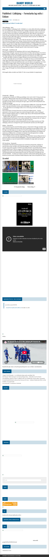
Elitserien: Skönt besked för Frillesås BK (10, 183)
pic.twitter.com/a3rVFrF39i (11, 305)
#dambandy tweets (6, 550)
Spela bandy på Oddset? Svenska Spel (12, 23)
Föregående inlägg (20, 187)
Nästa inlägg (30, 187)
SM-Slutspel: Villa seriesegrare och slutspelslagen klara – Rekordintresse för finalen (21, 376)
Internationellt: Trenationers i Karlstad (11, 383)
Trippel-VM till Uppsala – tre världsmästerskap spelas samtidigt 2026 (18, 375)
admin (10, 19)
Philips (4, 336)
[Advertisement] (24, 263)
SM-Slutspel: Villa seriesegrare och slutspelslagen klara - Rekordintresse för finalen (10, 170)
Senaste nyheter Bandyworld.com (25, 183)
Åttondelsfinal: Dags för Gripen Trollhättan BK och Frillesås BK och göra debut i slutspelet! (25, 170)
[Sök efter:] (23, 480)
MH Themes (18, 555)
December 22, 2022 (26, 307)
